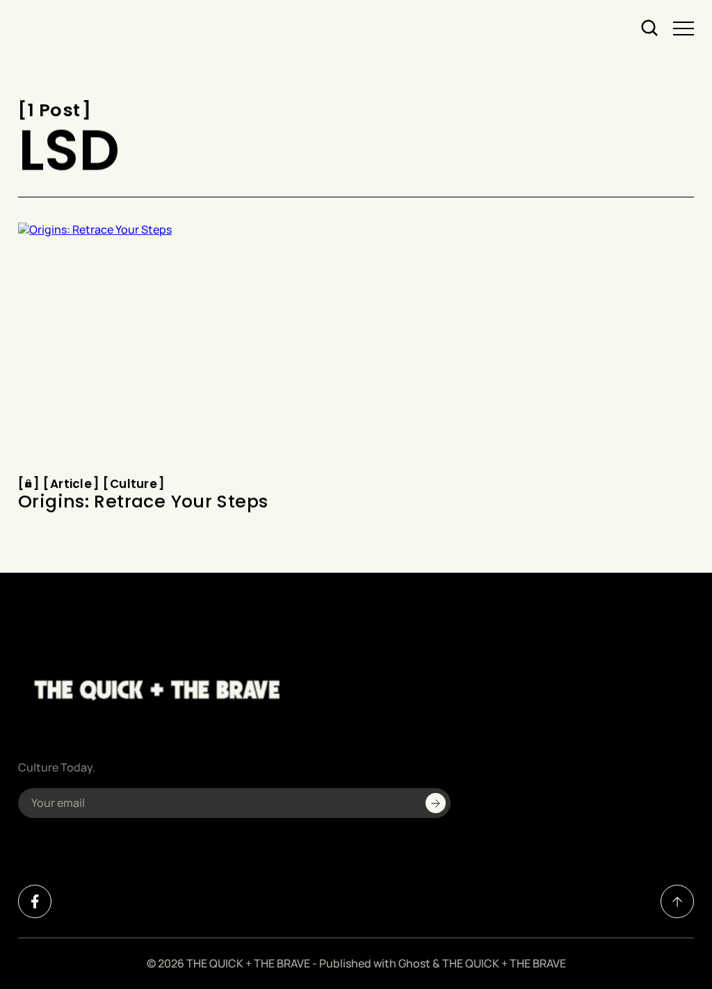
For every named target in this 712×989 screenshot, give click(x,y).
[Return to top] (677, 901)
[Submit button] (436, 803)
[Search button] (650, 28)
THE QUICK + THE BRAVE (248, 963)
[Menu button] (683, 28)
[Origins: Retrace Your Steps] (182, 345)
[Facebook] (34, 901)
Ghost (414, 963)
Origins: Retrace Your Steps (143, 502)
